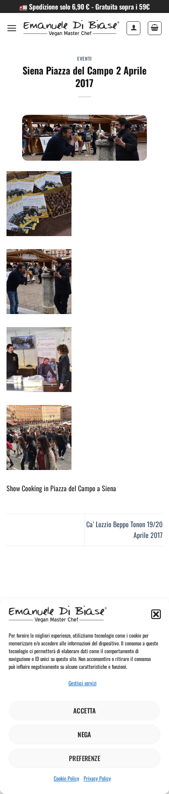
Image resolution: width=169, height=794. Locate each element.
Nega (84, 734)
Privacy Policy (97, 778)
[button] (156, 614)
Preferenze (85, 758)
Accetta (84, 710)
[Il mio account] (133, 28)
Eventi (84, 58)
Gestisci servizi (82, 683)
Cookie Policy (66, 778)
